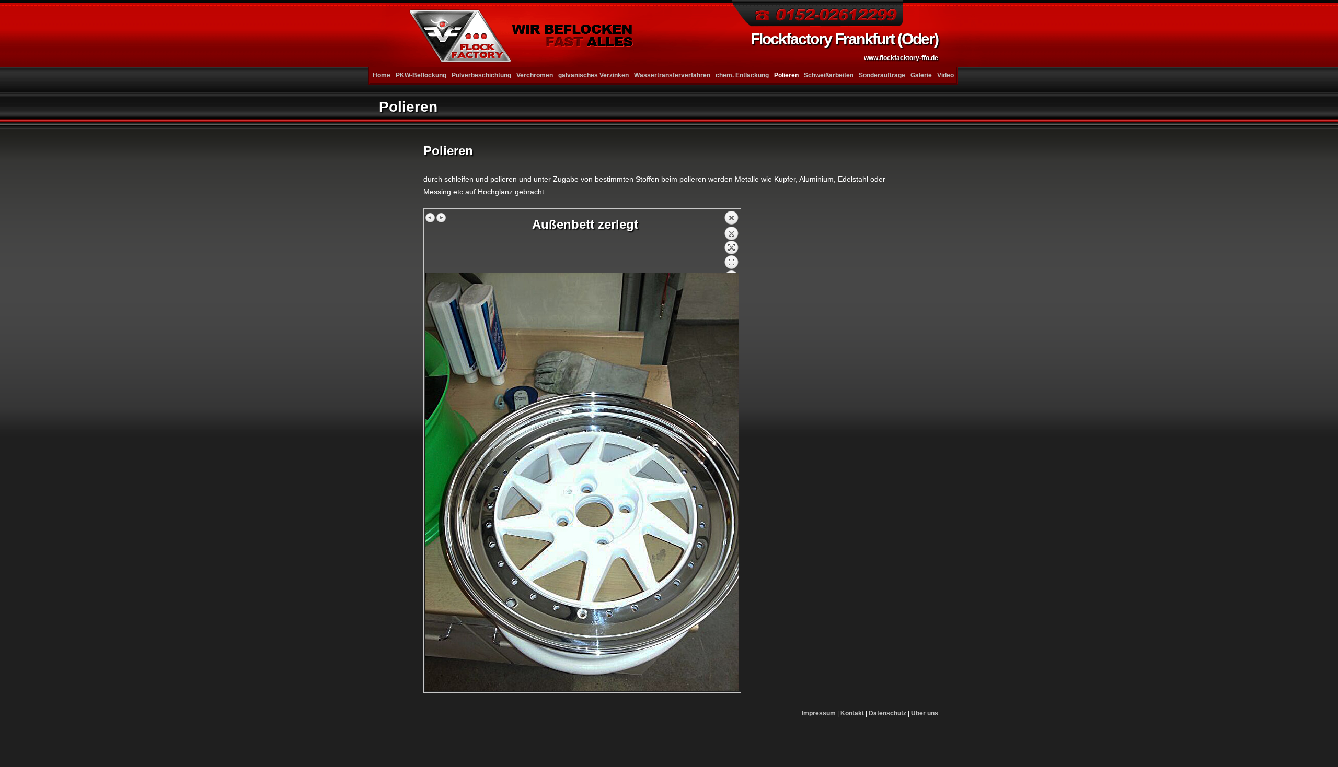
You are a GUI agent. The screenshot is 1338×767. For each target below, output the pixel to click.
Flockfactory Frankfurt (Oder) (844, 46)
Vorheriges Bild (430, 218)
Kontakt (852, 713)
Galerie (921, 75)
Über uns (924, 713)
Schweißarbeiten (828, 75)
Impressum (819, 713)
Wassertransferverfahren (672, 75)
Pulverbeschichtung (481, 75)
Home (381, 75)
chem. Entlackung (742, 75)
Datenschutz (887, 713)
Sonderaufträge (882, 75)
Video (945, 75)
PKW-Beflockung (421, 75)
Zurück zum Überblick (731, 241)
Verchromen (534, 75)
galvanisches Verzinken (593, 75)
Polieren (786, 75)
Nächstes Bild (441, 218)
